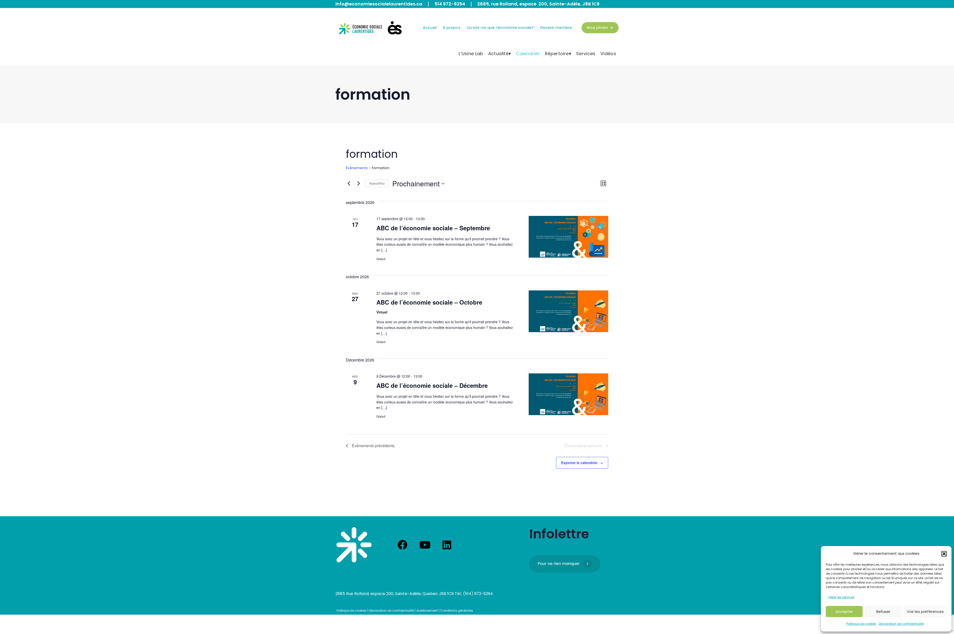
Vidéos (608, 53)
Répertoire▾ (558, 53)
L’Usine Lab (471, 53)
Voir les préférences (925, 611)
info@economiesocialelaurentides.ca (378, 4)
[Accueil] (354, 544)
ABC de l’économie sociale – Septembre (433, 228)
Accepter (844, 611)
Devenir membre (556, 27)
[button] (944, 553)
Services (586, 53)
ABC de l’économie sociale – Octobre (429, 302)
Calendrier (528, 53)
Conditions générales (456, 610)
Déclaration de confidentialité (901, 624)
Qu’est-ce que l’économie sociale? (500, 27)
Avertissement (427, 610)
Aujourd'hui (377, 183)
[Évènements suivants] (358, 184)
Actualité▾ (499, 53)
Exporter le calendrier (579, 462)
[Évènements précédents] (349, 184)
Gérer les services (841, 597)
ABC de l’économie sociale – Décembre (432, 385)
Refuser (883, 611)
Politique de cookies (861, 624)
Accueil (430, 27)
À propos (451, 27)
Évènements (357, 168)
